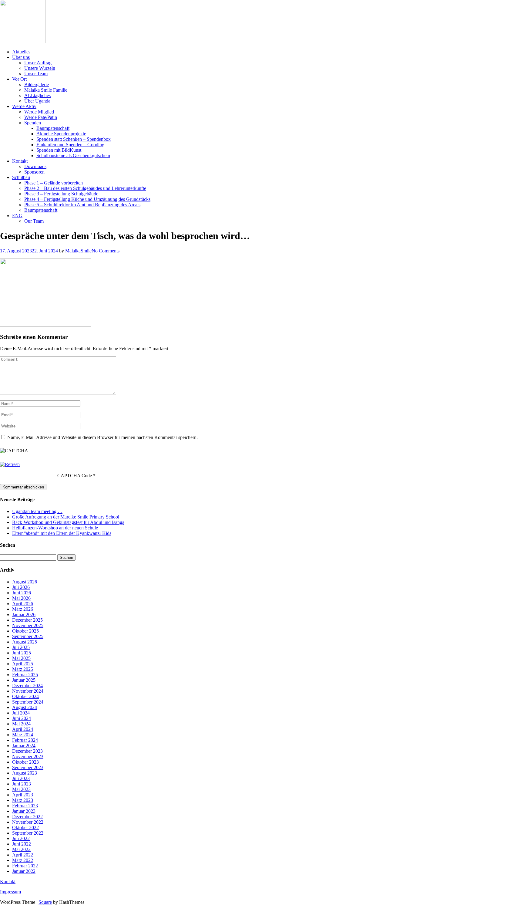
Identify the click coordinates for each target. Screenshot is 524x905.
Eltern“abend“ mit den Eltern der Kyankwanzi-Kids (61, 533)
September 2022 (27, 833)
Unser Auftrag (38, 62)
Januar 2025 (23, 680)
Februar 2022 (25, 865)
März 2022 (22, 860)
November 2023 (27, 756)
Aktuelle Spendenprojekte (61, 133)
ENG (17, 215)
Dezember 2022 (27, 816)
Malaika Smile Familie (45, 90)
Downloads (35, 166)
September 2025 (27, 636)
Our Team (34, 221)
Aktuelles (21, 51)
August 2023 (24, 772)
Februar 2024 (25, 740)
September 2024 (27, 701)
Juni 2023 (21, 783)
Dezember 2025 (27, 620)
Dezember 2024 (27, 685)
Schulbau (21, 177)
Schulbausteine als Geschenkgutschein (73, 155)
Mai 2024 (21, 723)
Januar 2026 (23, 614)
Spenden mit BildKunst (58, 150)
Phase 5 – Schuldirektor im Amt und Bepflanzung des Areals (82, 204)
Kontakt (20, 161)
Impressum (10, 891)
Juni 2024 (21, 718)
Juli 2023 (21, 778)
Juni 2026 (21, 592)
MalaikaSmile (78, 250)
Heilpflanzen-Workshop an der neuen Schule (55, 527)
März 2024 (22, 734)
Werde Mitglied (39, 111)
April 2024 (22, 729)
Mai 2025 (21, 658)
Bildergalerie (36, 84)
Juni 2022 (21, 843)
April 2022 (22, 854)
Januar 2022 (23, 871)
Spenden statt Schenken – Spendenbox (73, 139)
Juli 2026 (21, 587)
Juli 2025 (21, 647)
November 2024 (27, 691)
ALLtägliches (37, 95)
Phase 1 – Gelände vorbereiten (53, 182)
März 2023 (22, 800)
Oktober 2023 (25, 762)
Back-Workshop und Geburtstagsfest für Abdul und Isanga (68, 522)
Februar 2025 (25, 674)
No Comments (105, 250)
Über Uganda (37, 100)
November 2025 (27, 625)
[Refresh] (10, 464)
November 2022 (27, 822)
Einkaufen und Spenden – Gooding (70, 144)
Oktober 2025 (25, 630)
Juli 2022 (21, 838)
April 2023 (22, 794)
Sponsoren (34, 171)
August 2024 (24, 707)
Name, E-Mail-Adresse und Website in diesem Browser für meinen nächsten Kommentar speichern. (102, 437)
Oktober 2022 (25, 827)
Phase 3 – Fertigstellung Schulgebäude (61, 193)
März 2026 (22, 609)
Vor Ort (19, 79)
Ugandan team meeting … (37, 511)
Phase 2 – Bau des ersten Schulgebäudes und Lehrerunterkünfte (85, 188)
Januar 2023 (23, 811)
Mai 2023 (21, 789)
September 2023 (27, 767)
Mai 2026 (21, 598)
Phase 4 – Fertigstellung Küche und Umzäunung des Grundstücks (87, 199)
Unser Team (36, 73)
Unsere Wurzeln (39, 68)
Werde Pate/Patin (40, 117)
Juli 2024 (21, 712)
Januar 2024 (23, 745)
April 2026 (22, 603)
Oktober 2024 (25, 696)
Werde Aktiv (24, 106)
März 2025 (22, 669)
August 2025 (24, 641)
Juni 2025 (21, 652)
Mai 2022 (21, 849)
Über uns (21, 57)
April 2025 (22, 663)
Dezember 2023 (27, 751)
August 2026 (24, 581)
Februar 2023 (25, 805)
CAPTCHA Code (74, 475)
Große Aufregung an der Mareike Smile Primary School (65, 516)
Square (45, 902)
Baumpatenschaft (52, 128)
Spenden (32, 122)
